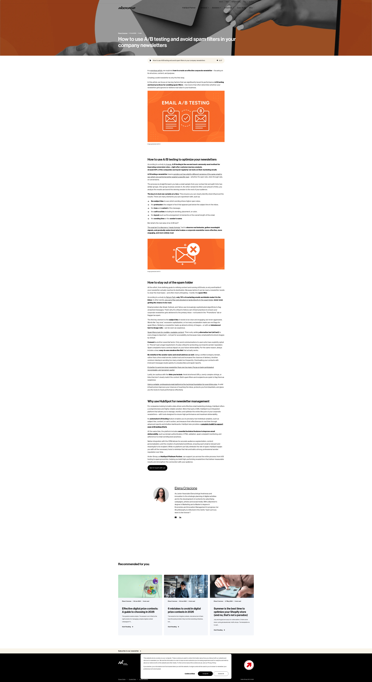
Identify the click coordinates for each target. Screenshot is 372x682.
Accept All (205, 673)
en (250, 8)
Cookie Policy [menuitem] (132, 679)
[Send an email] (176, 517)
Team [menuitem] (227, 1)
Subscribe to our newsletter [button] (128, 651)
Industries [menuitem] (228, 8)
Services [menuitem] (203, 8)
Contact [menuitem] (251, 1)
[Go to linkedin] (179, 517)
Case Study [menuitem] (241, 8)
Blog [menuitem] (244, 1)
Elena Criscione (122, 33)
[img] (217, 60)
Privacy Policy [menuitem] (122, 679)
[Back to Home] (126, 7)
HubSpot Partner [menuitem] (189, 8)
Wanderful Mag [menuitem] (236, 1)
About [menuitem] (221, 1)
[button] (150, 60)
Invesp (168, 164)
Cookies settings (190, 673)
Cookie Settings (143, 679)
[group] (186, 60)
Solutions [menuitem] (216, 8)
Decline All (221, 673)
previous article (156, 71)
